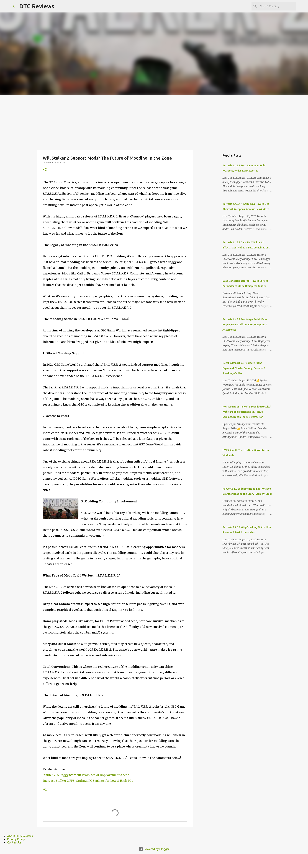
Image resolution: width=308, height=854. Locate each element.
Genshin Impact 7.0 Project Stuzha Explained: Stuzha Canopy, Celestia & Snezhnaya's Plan (243, 368)
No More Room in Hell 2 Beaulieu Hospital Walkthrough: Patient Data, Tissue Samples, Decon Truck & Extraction (246, 411)
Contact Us (14, 842)
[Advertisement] (154, 122)
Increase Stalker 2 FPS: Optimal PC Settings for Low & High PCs (88, 780)
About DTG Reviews (20, 836)
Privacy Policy (16, 839)
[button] (45, 169)
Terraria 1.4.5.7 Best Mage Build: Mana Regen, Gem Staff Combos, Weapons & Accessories (244, 324)
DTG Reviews (36, 6)
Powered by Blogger (156, 849)
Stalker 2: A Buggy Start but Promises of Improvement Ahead (86, 775)
